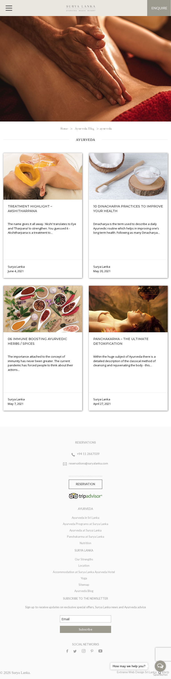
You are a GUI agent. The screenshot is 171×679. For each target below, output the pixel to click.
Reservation (85, 484)
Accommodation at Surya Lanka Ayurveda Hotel (84, 572)
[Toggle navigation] (9, 8)
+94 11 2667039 (88, 454)
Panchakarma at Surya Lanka (85, 536)
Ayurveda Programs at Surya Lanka (85, 524)
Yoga (84, 578)
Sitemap (84, 584)
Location (84, 565)
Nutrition (85, 543)
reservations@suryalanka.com (88, 463)
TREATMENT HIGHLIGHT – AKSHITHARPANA (30, 208)
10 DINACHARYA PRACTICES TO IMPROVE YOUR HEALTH (128, 208)
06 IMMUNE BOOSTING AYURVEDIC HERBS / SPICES (37, 341)
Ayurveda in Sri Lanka (85, 517)
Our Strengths (84, 559)
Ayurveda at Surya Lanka (85, 530)
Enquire (159, 8)
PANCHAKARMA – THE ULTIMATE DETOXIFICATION (121, 341)
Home (64, 128)
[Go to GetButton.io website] (160, 674)
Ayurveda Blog (84, 128)
